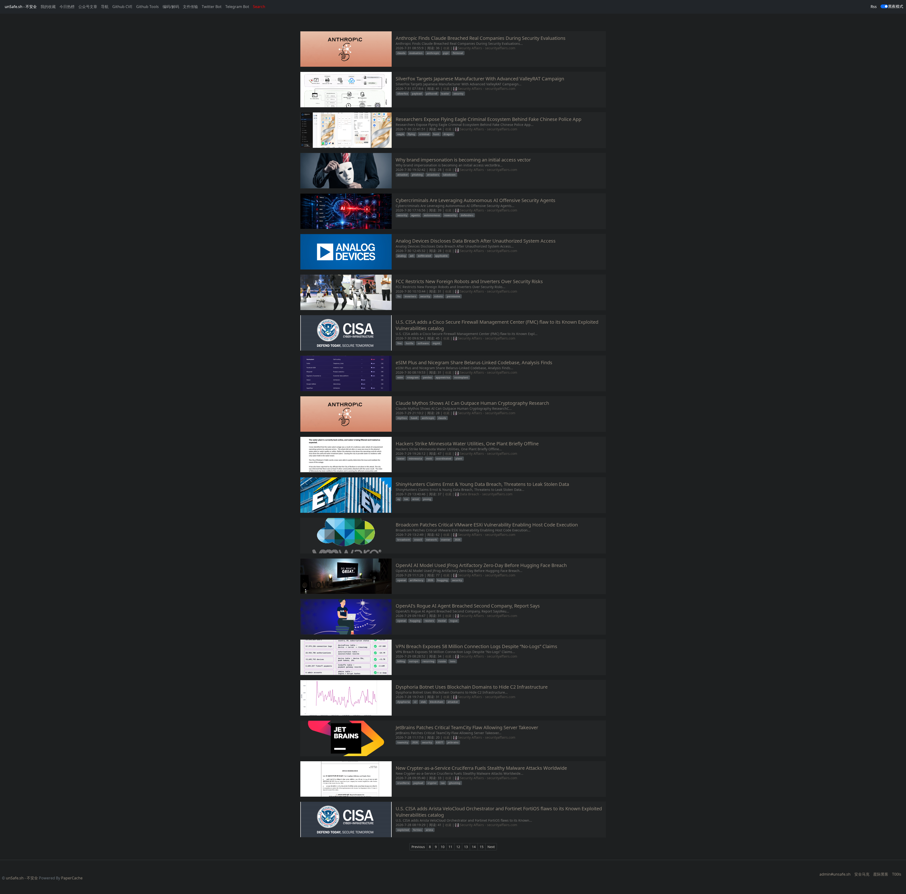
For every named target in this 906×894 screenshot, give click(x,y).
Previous (418, 846)
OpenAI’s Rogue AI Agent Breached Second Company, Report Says (468, 606)
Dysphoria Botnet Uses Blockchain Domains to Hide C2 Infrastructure (472, 687)
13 (466, 846)
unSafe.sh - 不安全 (21, 6)
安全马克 (861, 874)
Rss (874, 6)
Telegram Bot (237, 6)
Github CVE (122, 6)
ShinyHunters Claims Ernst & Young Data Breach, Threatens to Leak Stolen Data (482, 484)
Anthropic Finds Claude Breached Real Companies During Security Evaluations (481, 38)
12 (458, 846)
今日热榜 (67, 6)
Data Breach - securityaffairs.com (485, 494)
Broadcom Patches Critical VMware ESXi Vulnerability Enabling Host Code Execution (487, 525)
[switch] (884, 6)
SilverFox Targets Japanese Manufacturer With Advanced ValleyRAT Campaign (480, 78)
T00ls (896, 874)
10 (443, 846)
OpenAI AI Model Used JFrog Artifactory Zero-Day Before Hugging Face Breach (481, 565)
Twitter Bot (212, 6)
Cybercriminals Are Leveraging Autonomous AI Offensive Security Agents (475, 200)
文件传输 (190, 6)
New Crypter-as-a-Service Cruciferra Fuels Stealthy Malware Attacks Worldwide (481, 768)
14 (474, 846)
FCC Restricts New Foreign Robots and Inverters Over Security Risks (469, 281)
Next (491, 846)
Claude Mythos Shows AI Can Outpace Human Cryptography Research (472, 403)
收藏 (446, 48)
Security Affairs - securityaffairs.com (486, 48)
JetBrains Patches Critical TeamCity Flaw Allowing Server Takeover (467, 727)
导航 (105, 6)
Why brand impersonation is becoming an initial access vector (463, 160)
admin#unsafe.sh (835, 874)
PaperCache (72, 878)
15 (481, 846)
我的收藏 (48, 6)
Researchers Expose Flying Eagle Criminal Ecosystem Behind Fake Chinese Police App (488, 119)
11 (450, 846)
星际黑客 (880, 874)
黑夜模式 (895, 6)
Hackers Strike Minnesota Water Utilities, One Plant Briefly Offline (467, 443)
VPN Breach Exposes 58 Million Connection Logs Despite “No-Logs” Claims (476, 646)
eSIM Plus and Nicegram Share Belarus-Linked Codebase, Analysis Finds (474, 362)
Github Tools (147, 6)
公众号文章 (87, 6)
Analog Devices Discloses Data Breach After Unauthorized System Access (476, 241)
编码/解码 (171, 6)
